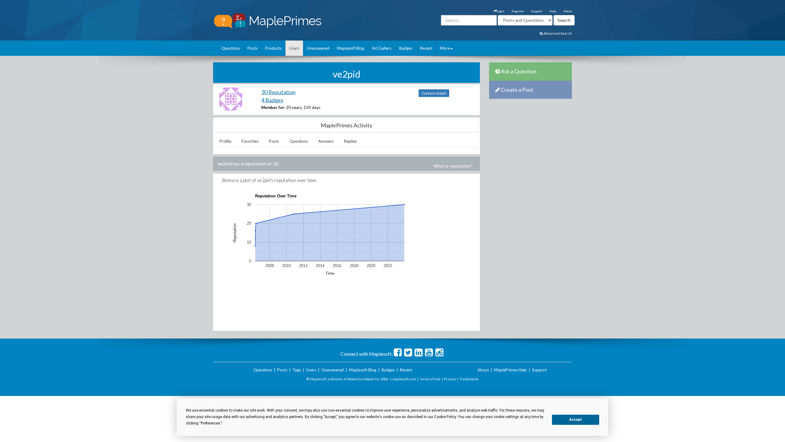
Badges (405, 48)
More (445, 48)
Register (517, 11)
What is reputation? (453, 166)
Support (536, 11)
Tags (297, 369)
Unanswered (318, 48)
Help (552, 11)
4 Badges (272, 100)
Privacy (450, 379)
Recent (426, 48)
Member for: (273, 107)
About (567, 11)
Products (273, 48)
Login (500, 11)
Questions (230, 48)
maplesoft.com (404, 379)
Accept (575, 419)
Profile (225, 141)
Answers (326, 141)
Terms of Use (430, 379)
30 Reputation (278, 92)
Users (294, 48)
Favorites (250, 141)
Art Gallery (382, 48)
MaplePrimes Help (510, 369)
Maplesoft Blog (350, 48)
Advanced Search (557, 33)
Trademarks (469, 379)
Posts (252, 48)
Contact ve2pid (434, 93)
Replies (350, 141)
